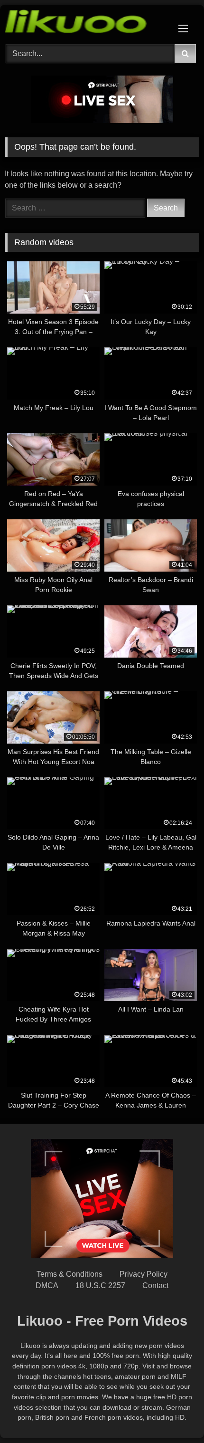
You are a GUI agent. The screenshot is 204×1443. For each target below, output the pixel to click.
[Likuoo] (83, 23)
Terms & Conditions (69, 1274)
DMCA (47, 1285)
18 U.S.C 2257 (100, 1285)
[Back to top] (174, 1414)
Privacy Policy (143, 1274)
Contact (155, 1285)
